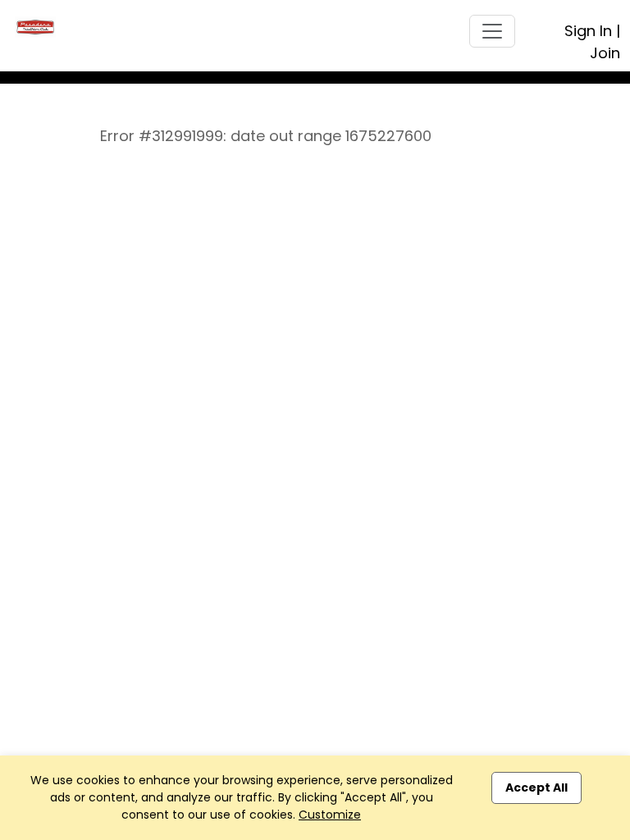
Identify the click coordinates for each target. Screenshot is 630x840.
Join (605, 53)
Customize (330, 814)
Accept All (536, 787)
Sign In (588, 31)
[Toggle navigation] (492, 31)
